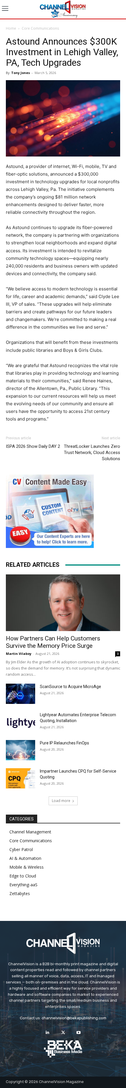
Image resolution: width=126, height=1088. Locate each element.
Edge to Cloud (22, 876)
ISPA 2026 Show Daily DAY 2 (33, 446)
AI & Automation (25, 858)
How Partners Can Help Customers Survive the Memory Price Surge (53, 642)
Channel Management (30, 832)
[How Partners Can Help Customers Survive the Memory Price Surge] (63, 602)
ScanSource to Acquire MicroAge (70, 686)
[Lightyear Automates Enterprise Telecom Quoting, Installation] (20, 722)
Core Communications (40, 28)
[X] (63, 1032)
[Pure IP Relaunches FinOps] (20, 750)
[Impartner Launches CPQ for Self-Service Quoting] (20, 778)
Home (11, 28)
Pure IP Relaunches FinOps (64, 743)
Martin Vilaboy (18, 653)
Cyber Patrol (21, 849)
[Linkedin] (47, 1032)
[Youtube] (78, 1032)
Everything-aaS (23, 884)
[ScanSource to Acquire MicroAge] (20, 694)
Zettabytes (19, 893)
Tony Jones (20, 72)
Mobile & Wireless (26, 867)
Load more (61, 800)
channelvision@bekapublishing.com (74, 1018)
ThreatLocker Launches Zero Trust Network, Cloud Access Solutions (92, 452)
